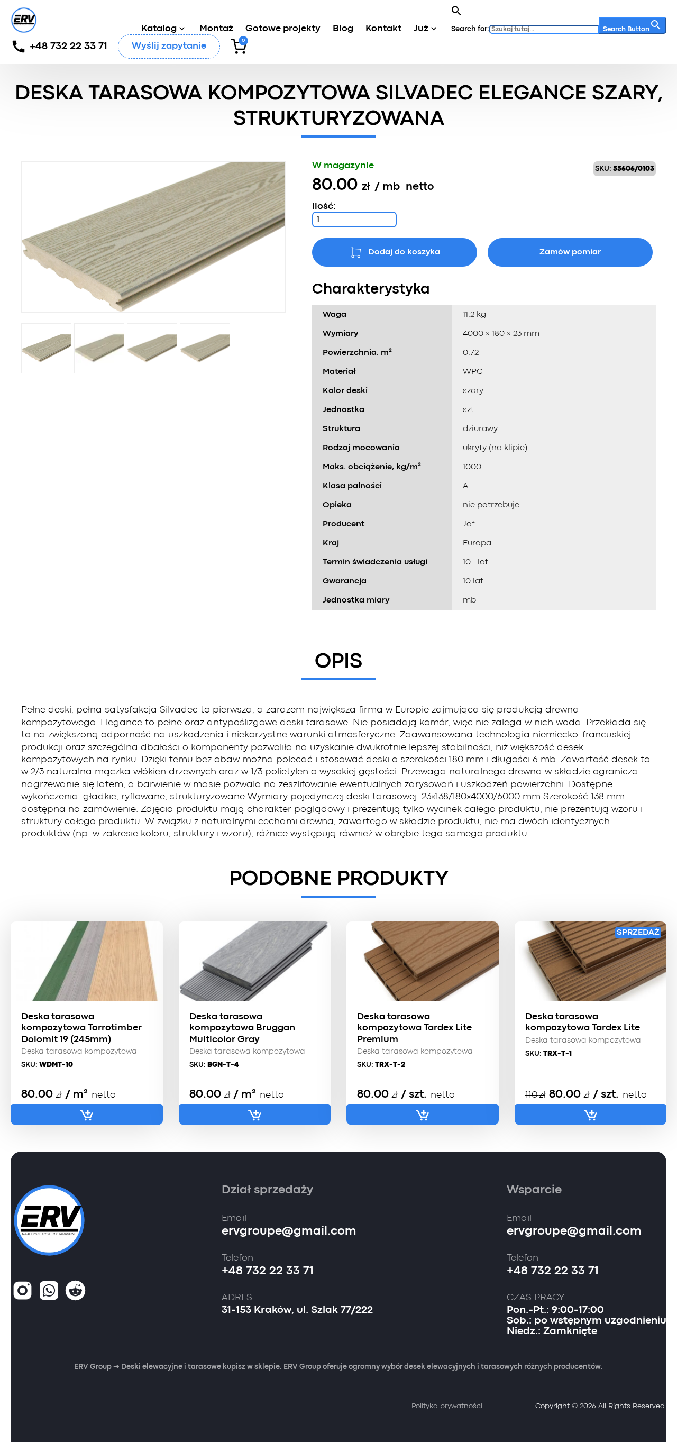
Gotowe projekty (283, 29)
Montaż (216, 29)
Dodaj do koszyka (404, 252)
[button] (456, 11)
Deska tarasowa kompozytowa (79, 1051)
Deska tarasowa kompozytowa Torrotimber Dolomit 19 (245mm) (81, 1028)
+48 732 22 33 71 (68, 46)
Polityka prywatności (446, 1406)
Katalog (159, 29)
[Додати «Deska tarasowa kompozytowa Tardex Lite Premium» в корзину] (422, 1114)
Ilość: (324, 207)
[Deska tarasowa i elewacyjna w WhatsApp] (49, 1291)
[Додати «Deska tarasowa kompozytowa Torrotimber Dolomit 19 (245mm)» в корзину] (87, 1114)
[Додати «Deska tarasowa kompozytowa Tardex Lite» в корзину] (591, 1114)
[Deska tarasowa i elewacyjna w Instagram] (22, 1291)
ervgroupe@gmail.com (289, 1231)
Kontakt (383, 29)
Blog (343, 29)
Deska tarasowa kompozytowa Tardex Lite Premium (414, 1028)
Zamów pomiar (570, 252)
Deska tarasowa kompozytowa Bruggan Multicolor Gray (242, 1028)
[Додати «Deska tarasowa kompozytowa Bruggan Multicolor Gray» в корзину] (255, 1114)
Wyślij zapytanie (169, 46)
